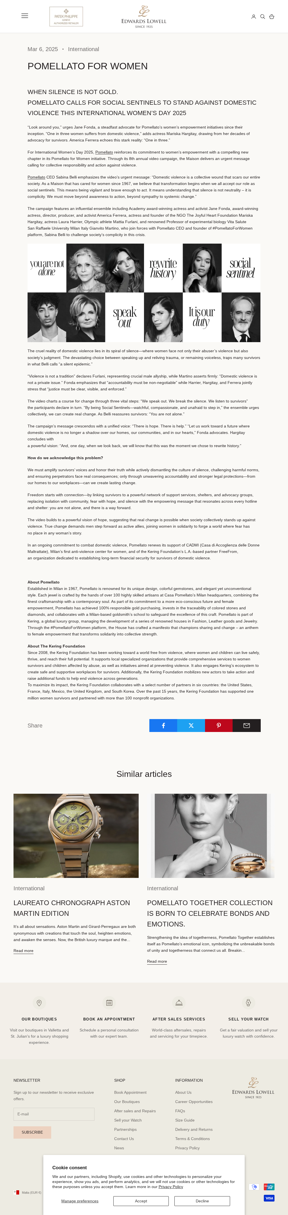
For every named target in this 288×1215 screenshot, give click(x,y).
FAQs (180, 1111)
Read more (23, 950)
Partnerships (125, 1129)
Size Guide (185, 1120)
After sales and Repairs (135, 1111)
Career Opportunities (194, 1101)
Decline (202, 1201)
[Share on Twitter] (191, 725)
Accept (141, 1201)
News (119, 1148)
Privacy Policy (171, 1186)
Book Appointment (130, 1092)
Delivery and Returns (194, 1129)
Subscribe (32, 1132)
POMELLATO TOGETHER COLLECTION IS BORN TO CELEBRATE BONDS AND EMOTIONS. (210, 913)
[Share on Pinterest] (219, 725)
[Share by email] (246, 725)
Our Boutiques (127, 1101)
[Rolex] (226, 16)
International (83, 49)
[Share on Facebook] (163, 725)
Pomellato (104, 152)
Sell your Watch (128, 1120)
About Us (183, 1092)
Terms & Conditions (192, 1138)
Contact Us (124, 1138)
